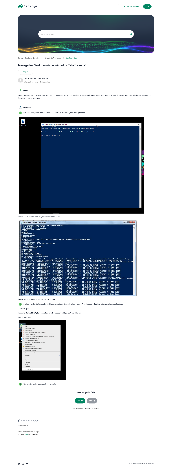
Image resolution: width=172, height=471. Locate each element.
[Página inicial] (27, 6)
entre (26, 434)
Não (90, 401)
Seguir (25, 72)
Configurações (71, 58)
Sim (78, 401)
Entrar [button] (147, 6)
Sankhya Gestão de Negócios (28, 58)
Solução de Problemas (53, 58)
